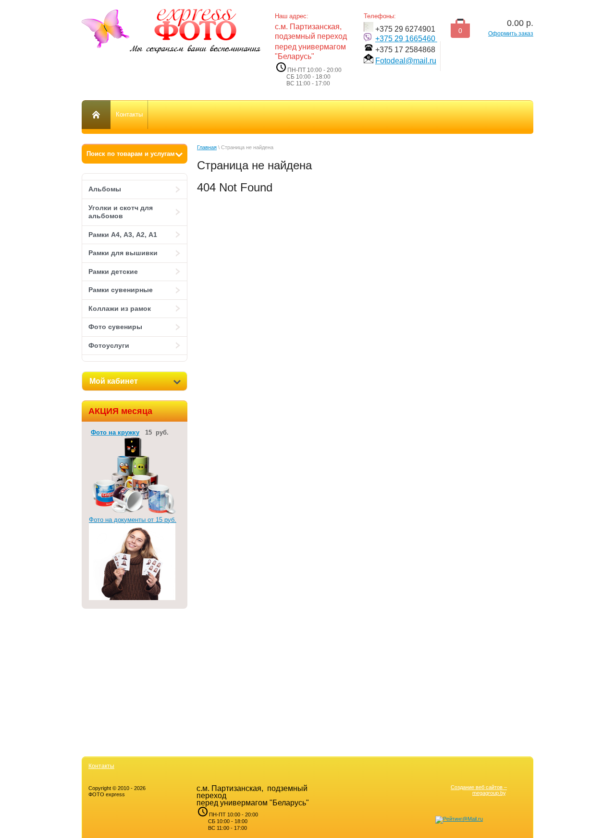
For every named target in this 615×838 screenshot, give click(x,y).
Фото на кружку (115, 432)
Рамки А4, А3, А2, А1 (122, 234)
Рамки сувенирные (120, 290)
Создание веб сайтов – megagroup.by (479, 790)
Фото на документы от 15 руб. (132, 519)
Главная (207, 147)
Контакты (101, 766)
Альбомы (104, 189)
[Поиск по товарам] (134, 154)
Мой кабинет (113, 381)
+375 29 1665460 (406, 39)
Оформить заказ (510, 33)
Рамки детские (113, 271)
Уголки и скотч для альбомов (120, 212)
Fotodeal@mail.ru (405, 61)
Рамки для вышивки (123, 253)
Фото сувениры (115, 326)
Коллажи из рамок (119, 308)
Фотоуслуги (108, 345)
